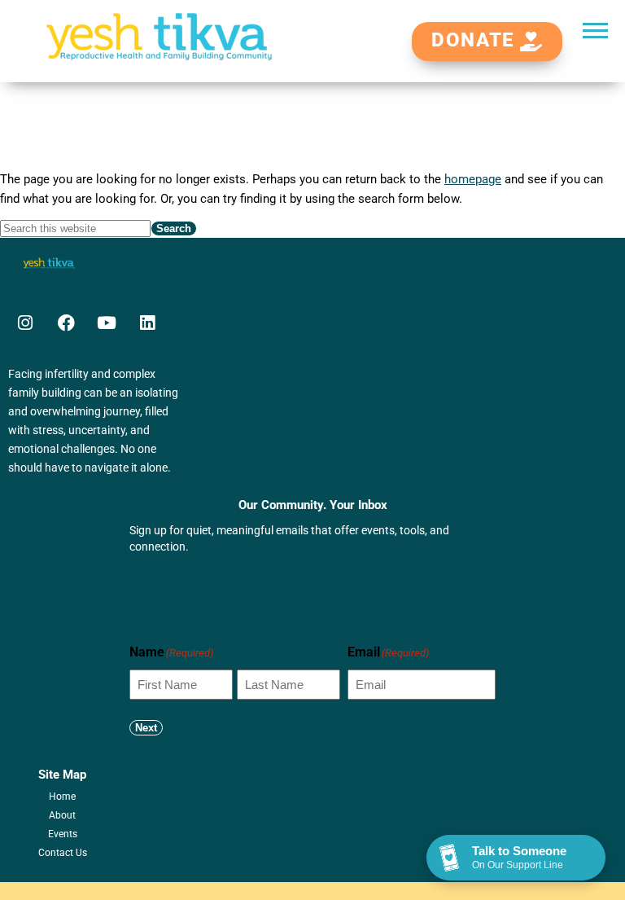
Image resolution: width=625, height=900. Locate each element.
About (62, 815)
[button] (595, 29)
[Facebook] (66, 323)
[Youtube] (107, 323)
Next (146, 728)
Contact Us (62, 852)
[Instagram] (25, 323)
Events (62, 834)
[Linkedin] (147, 323)
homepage (472, 179)
